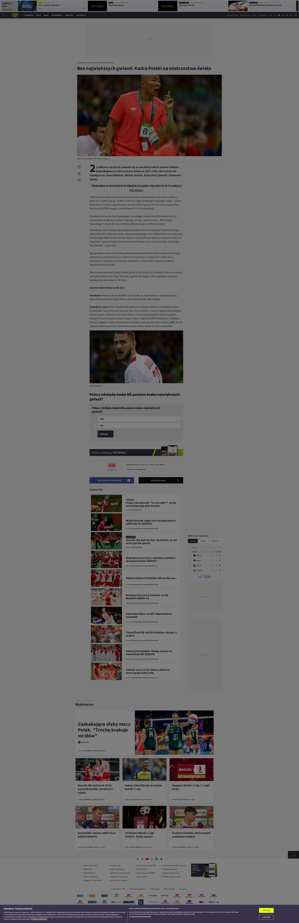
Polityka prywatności (39, 919)
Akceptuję (266, 910)
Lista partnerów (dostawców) (140, 917)
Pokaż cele (266, 917)
